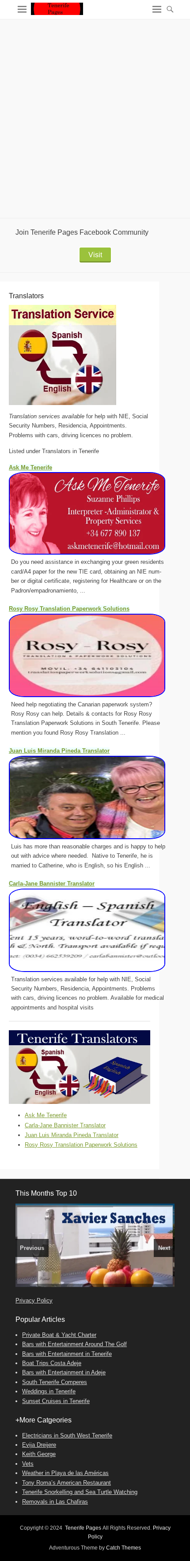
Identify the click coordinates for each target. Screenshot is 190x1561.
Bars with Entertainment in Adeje (64, 1372)
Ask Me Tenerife (30, 467)
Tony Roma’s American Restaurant (66, 1482)
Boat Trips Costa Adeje (51, 1363)
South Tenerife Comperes (54, 1382)
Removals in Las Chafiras (55, 1501)
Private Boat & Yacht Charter (59, 1335)
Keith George (39, 1454)
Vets (28, 1463)
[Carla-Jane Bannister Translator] (97, 930)
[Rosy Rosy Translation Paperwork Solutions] (97, 655)
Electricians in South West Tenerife (67, 1435)
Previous (32, 1248)
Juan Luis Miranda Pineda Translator (59, 750)
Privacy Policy (34, 1300)
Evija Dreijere (39, 1444)
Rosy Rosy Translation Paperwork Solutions (69, 608)
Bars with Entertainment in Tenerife (67, 1354)
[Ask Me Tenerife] (97, 513)
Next (164, 1248)
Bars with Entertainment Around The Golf (74, 1344)
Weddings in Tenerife (49, 1391)
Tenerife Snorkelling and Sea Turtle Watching (79, 1492)
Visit (95, 255)
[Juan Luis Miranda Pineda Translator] (97, 797)
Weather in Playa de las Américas (65, 1473)
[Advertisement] (95, 119)
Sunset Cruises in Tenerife (56, 1401)
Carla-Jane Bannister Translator (52, 883)
